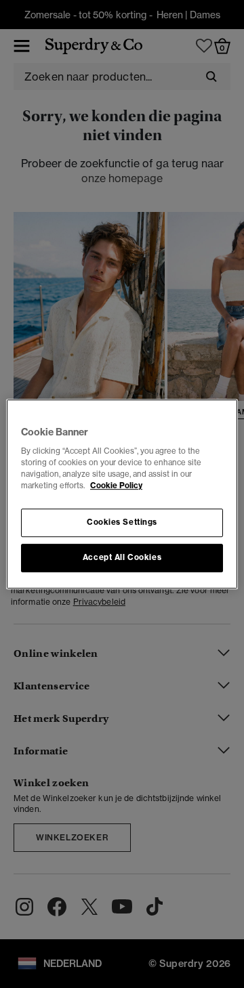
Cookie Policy (116, 485)
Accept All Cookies (122, 557)
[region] (122, 494)
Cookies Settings (122, 523)
